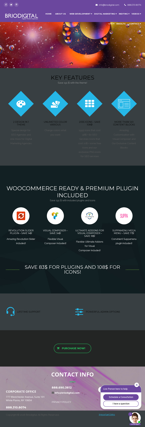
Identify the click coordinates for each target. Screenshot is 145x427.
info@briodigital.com (109, 5)
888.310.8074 (134, 5)
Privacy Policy (61, 402)
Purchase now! (73, 348)
